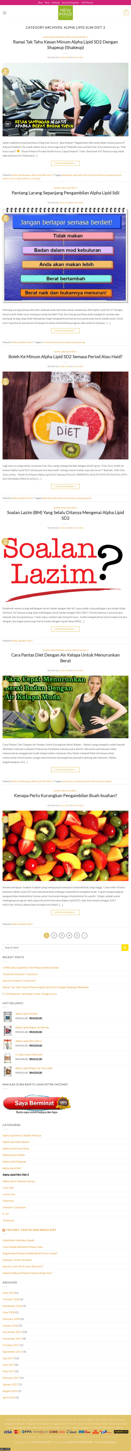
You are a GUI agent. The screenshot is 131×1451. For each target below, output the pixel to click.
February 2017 (11, 1377)
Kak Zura (78, 57)
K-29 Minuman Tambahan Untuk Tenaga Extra (30, 993)
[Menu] (5, 13)
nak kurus (26, 178)
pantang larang (78, 342)
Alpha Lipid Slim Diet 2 (76, 37)
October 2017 (11, 1345)
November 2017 (12, 1338)
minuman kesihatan (66, 498)
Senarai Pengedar (70, 2)
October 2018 (11, 1299)
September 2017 (12, 1351)
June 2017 (8, 1364)
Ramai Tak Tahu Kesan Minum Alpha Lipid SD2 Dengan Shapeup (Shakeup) (46, 987)
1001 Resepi (87, 2)
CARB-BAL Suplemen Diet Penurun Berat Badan (31, 967)
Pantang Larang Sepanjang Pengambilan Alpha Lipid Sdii (65, 192)
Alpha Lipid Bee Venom (16, 1141)
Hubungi (56, 2)
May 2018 (9, 1312)
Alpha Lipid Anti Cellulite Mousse (22, 1135)
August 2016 (10, 1390)
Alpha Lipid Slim (12, 1168)
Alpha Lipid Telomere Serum (19, 1181)
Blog (40, 2)
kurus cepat (15, 178)
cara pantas (67, 781)
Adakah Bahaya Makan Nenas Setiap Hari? (28, 1272)
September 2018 (12, 1305)
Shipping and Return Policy (54, 1437)
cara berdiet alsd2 (50, 342)
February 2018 (11, 1318)
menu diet (65, 342)
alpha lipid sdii (79, 175)
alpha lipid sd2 (49, 498)
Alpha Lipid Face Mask (16, 1148)
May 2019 (9, 1292)
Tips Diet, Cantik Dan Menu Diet (31, 1229)
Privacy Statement (25, 1437)
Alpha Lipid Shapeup (53, 37)
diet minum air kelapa (101, 781)
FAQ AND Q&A (109, 1437)
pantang (80, 498)
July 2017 (8, 1358)
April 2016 (9, 1397)
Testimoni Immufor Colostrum (20, 974)
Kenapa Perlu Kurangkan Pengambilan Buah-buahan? (65, 795)
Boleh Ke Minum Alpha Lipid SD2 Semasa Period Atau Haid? (65, 356)
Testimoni (8, 1220)
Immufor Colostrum (14, 1207)
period (88, 498)
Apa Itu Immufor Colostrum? (19, 980)
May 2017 (9, 1371)
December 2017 (12, 1331)
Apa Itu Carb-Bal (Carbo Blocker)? (23, 1266)
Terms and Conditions (86, 1437)
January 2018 (10, 1325)
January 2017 (10, 1384)
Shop (47, 2)
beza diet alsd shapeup (104, 175)
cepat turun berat (82, 781)
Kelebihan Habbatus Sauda (18, 1240)
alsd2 (89, 175)
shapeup (36, 178)
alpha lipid (67, 175)
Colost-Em (9, 1194)
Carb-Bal (8, 1187)
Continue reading (65, 163)
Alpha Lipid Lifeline (14, 1154)
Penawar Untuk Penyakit (17, 1259)
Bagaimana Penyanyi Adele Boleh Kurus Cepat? (30, 1253)
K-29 (6, 1213)
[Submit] (125, 947)
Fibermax (8, 1200)
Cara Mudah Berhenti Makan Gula (22, 1246)
